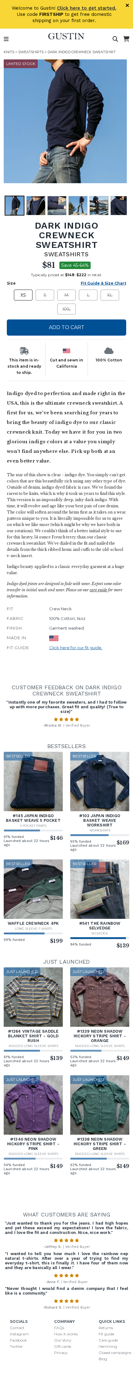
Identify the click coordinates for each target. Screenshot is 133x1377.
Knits (9, 52)
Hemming (108, 1346)
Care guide (108, 1340)
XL (110, 295)
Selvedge (99, 933)
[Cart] (126, 39)
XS (23, 295)
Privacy (61, 1352)
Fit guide (106, 1334)
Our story (62, 1340)
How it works (66, 1334)
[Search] (115, 39)
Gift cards (62, 1346)
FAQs (59, 1327)
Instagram (19, 1334)
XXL (66, 309)
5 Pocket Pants (33, 826)
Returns (106, 1327)
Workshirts (99, 830)
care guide (98, 590)
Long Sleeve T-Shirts (33, 929)
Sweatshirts (31, 52)
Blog (103, 1358)
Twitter (16, 1346)
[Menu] (6, 39)
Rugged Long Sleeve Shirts (33, 1046)
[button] (65, 121)
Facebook (18, 1340)
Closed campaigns (115, 1352)
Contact (17, 1327)
